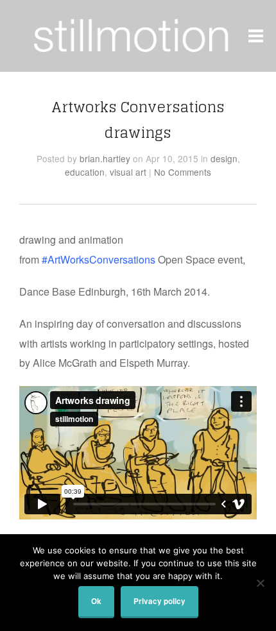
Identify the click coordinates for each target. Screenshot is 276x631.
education (85, 171)
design (224, 158)
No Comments (182, 171)
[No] (260, 582)
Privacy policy (159, 601)
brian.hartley (105, 158)
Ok (96, 601)
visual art (128, 171)
